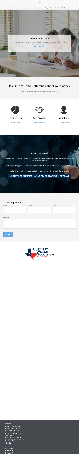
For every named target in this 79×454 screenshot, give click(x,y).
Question (6, 217)
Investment (9, 453)
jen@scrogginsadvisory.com (15, 440)
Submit (8, 234)
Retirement (9, 451)
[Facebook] (6, 443)
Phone (55, 206)
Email (30, 206)
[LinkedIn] (10, 443)
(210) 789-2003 (16, 428)
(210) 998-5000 (15, 426)
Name (5, 206)
